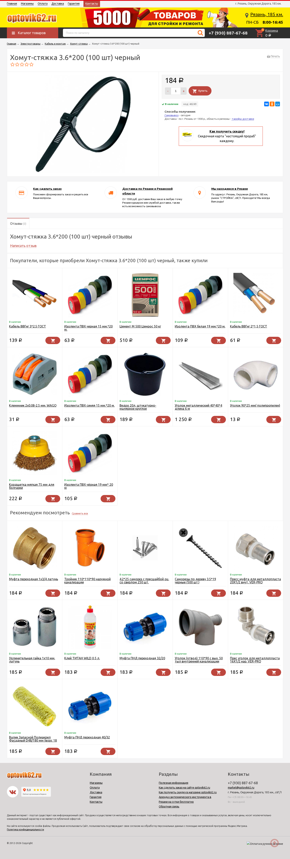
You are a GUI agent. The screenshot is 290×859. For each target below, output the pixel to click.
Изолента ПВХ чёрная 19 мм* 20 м (88, 486)
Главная (12, 3)
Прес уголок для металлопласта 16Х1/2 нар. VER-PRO (255, 659)
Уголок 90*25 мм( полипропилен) (255, 405)
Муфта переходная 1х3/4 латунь (33, 579)
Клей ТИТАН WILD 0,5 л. (82, 658)
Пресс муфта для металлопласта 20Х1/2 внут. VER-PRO (255, 580)
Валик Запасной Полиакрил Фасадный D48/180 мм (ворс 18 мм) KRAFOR (33, 740)
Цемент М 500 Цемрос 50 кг (140, 326)
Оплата (43, 3)
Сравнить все (80, 513)
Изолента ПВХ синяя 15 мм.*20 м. (89, 405)
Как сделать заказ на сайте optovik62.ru (184, 787)
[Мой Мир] (277, 104)
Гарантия (74, 3)
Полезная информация (173, 782)
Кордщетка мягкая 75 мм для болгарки (31, 486)
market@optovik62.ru (241, 787)
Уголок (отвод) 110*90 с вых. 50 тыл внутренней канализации (199, 659)
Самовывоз (172, 115)
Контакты (91, 3)
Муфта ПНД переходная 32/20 (142, 658)
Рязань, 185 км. (266, 14)
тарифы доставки (243, 118)
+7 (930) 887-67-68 (228, 32)
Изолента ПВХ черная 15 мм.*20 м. (88, 328)
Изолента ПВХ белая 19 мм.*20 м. (200, 326)
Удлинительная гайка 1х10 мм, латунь (32, 659)
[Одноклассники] (272, 104)
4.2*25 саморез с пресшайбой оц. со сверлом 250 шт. (144, 580)
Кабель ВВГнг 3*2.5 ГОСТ (27, 326)
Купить (203, 90)
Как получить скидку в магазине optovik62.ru (188, 792)
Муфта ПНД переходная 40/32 (87, 737)
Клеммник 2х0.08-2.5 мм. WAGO (32, 405)
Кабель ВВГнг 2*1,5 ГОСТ (248, 326)
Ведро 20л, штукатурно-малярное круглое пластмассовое (138, 409)
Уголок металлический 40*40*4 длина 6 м (198, 407)
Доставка (57, 3)
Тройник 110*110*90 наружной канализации (87, 580)
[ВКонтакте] (266, 104)
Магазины (27, 3)
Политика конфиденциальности (25, 829)
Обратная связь (169, 806)
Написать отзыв (23, 246)
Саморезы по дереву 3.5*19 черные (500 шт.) (195, 580)
